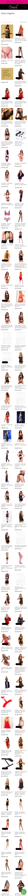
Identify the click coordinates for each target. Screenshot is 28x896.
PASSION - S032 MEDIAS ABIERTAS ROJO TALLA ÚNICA (20, 853)
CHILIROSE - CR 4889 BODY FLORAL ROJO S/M (7, 184)
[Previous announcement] (3, 2)
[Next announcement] (25, 2)
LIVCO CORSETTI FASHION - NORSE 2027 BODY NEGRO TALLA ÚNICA (20, 123)
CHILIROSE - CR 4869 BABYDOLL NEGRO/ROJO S (20, 245)
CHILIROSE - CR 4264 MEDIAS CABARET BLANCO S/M (20, 567)
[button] (3, 7)
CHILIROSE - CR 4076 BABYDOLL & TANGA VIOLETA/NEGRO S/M (5, 588)
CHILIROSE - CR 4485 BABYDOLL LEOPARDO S (20, 425)
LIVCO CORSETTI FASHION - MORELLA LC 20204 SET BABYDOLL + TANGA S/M (20, 793)
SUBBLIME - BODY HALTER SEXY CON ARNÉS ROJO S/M (7, 648)
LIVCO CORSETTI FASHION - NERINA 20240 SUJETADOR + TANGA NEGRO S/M (7, 326)
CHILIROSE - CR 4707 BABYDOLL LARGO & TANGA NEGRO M (7, 485)
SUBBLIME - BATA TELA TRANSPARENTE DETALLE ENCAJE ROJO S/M (6, 628)
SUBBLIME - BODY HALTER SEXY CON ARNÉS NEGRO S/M (6, 668)
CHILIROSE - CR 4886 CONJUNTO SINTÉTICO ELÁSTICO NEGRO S (6, 164)
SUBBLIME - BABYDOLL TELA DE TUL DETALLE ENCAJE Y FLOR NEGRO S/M (21, 691)
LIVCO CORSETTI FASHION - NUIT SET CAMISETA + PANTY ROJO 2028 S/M (21, 103)
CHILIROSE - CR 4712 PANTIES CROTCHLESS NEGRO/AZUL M (19, 485)
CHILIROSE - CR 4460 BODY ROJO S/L (7, 425)
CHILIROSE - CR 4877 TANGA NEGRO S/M (7, 245)
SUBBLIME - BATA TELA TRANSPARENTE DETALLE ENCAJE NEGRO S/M (20, 628)
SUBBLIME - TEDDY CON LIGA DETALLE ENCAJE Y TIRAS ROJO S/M (6, 711)
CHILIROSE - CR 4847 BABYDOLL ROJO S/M (19, 286)
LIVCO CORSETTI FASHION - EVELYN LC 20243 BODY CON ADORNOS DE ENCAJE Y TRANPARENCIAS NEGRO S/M (21, 265)
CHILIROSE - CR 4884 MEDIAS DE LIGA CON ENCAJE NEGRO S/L (19, 204)
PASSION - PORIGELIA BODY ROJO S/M (7, 286)
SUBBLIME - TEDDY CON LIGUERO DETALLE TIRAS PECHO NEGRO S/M (6, 773)
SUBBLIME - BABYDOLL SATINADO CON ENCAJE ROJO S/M (6, 731)
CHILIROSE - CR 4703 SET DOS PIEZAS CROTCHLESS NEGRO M (20, 465)
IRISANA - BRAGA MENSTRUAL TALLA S (19, 142)
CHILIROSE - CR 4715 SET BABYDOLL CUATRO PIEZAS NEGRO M (6, 505)
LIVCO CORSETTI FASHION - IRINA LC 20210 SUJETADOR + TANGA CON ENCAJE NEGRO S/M (7, 143)
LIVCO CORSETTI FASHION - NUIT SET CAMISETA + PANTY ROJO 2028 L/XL (7, 103)
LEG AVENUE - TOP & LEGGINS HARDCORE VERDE (20, 406)
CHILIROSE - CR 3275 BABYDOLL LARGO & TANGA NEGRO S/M (7, 691)
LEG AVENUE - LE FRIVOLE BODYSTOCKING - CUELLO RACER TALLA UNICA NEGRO (21, 39)
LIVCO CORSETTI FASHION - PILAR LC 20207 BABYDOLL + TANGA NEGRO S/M (7, 547)
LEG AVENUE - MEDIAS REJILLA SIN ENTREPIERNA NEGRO (6, 367)
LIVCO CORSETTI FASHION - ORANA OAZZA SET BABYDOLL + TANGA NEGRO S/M (7, 567)
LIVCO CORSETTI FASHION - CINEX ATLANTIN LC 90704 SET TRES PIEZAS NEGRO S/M (21, 326)
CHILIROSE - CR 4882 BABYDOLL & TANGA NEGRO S (20, 184)
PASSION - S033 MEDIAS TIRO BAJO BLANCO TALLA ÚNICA (20, 813)
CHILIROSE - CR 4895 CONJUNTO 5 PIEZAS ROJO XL (6, 74)
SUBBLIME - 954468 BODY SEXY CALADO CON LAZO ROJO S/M (20, 305)
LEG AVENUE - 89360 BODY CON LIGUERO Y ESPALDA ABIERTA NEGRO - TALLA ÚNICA (20, 225)
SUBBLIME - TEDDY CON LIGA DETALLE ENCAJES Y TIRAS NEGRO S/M (20, 711)
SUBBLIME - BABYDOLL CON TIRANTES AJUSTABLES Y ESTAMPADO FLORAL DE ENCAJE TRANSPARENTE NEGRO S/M (21, 670)
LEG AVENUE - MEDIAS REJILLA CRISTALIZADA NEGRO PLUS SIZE (6, 346)
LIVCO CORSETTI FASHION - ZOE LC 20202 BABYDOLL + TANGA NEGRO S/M (20, 505)
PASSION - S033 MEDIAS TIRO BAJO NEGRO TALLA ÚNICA (20, 833)
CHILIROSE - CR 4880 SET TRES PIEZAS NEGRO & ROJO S (7, 204)
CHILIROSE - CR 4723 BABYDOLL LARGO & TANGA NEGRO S (7, 445)
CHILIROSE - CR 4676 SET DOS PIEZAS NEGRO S (6, 406)
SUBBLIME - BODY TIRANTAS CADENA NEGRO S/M (21, 772)
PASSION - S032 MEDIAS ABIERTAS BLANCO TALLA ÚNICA (6, 853)
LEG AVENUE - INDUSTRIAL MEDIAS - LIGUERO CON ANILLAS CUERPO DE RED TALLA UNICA (20, 62)
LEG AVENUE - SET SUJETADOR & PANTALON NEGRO (20, 588)
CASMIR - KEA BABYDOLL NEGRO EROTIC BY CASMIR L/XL (6, 41)
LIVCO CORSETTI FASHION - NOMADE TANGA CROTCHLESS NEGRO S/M (20, 387)
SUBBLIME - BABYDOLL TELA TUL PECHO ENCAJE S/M (7, 792)
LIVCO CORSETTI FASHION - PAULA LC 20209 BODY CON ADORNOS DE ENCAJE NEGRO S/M (7, 305)
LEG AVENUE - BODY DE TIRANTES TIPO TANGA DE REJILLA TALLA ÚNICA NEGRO (6, 265)
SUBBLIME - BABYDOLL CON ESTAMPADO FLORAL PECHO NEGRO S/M (21, 608)
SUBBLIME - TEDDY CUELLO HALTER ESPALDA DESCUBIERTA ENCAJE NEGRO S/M (20, 752)
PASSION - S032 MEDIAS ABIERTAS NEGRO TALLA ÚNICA (6, 873)
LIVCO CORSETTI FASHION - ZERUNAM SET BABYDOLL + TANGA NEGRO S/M (7, 387)
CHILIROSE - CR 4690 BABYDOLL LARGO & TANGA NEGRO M (7, 465)
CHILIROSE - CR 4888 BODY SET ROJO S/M (20, 164)
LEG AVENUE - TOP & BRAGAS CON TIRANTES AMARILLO (21, 546)
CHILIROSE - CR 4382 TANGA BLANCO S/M (7, 61)
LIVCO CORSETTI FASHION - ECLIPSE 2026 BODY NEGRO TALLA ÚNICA (7, 123)
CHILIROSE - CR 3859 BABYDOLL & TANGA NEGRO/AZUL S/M (5, 608)
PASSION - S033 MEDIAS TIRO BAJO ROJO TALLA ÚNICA (6, 833)
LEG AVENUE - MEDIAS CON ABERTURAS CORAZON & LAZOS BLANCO (20, 346)
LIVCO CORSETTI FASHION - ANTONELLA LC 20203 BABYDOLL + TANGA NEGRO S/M (7, 526)
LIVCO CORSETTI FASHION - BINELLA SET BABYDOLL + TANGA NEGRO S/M (20, 367)
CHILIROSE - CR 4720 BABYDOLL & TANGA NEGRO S (20, 445)
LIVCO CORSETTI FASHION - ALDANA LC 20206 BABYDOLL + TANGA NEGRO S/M (20, 526)
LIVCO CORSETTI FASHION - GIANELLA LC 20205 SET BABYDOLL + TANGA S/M (7, 813)
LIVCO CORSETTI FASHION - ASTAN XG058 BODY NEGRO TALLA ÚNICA (20, 82)
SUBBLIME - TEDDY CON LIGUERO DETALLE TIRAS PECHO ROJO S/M (6, 751)
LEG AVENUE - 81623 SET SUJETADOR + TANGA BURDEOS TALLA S (6, 225)
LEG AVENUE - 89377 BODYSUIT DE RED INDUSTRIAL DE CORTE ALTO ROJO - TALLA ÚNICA (21, 874)
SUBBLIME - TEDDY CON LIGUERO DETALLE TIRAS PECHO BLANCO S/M (20, 731)
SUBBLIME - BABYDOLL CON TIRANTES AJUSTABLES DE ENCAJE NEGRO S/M (21, 648)
